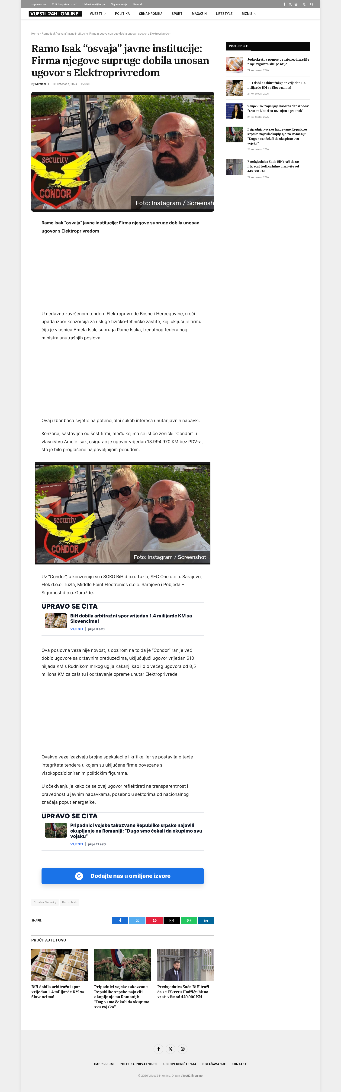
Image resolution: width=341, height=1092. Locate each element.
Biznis (247, 14)
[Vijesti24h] (55, 14)
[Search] (311, 4)
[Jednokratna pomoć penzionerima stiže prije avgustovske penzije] (234, 64)
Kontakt (138, 4)
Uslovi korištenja (94, 4)
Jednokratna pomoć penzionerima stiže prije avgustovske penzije (278, 61)
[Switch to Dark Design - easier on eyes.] (304, 4)
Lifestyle (224, 14)
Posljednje (238, 46)
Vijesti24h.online (192, 1075)
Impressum (38, 4)
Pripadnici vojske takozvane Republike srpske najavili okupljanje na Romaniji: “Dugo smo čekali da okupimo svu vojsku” (121, 996)
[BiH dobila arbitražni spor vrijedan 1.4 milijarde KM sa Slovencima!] (59, 965)
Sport (177, 14)
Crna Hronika (150, 14)
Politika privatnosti (64, 4)
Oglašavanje (119, 4)
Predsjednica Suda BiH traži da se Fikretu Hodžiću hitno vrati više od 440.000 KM (183, 991)
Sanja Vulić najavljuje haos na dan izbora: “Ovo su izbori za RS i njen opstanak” (278, 108)
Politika (122, 14)
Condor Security (45, 902)
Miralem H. (42, 84)
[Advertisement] (123, 272)
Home (35, 33)
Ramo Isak (69, 902)
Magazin (199, 14)
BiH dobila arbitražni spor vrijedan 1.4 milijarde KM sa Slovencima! (57, 991)
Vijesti (96, 14)
